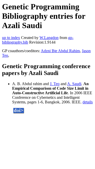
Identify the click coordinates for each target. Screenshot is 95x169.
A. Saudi (74, 84)
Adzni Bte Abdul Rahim (60, 51)
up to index (11, 37)
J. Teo (55, 84)
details (88, 102)
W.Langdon (49, 37)
